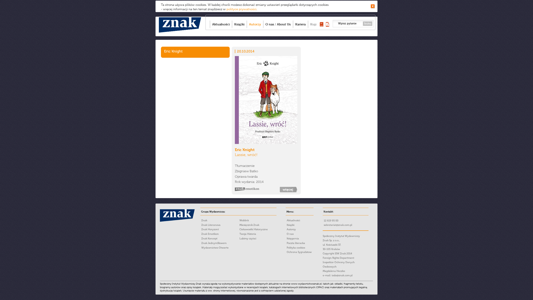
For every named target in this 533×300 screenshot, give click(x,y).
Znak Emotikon (210, 233)
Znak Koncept (209, 238)
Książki (239, 24)
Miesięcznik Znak (249, 225)
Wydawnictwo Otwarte (215, 247)
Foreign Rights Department (338, 257)
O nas (269, 24)
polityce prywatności (242, 9)
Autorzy (255, 24)
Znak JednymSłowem (214, 243)
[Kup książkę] (321, 25)
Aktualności (221, 24)
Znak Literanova (210, 225)
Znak (204, 220)
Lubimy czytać (247, 238)
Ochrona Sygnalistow (299, 252)
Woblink (244, 220)
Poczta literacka (296, 243)
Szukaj (367, 23)
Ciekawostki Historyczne (253, 229)
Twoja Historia (247, 233)
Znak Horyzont (210, 229)
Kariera (300, 24)
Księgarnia (293, 238)
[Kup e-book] (327, 25)
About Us (284, 24)
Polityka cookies (296, 247)
